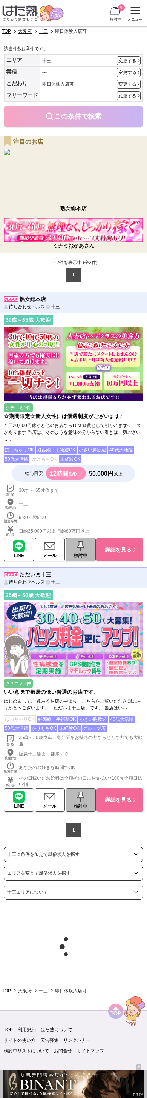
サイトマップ (90, 1050)
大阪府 (25, 31)
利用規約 (27, 1029)
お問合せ (63, 1050)
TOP (6, 31)
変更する (127, 60)
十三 (43, 31)
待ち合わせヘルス (27, 306)
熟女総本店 (33, 299)
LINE (19, 555)
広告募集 (49, 1040)
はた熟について (56, 1029)
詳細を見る (118, 550)
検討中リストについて (26, 1050)
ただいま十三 (35, 574)
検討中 (116, 13)
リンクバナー (76, 1040)
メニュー (134, 15)
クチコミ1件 (18, 407)
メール (50, 555)
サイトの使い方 (19, 1040)
